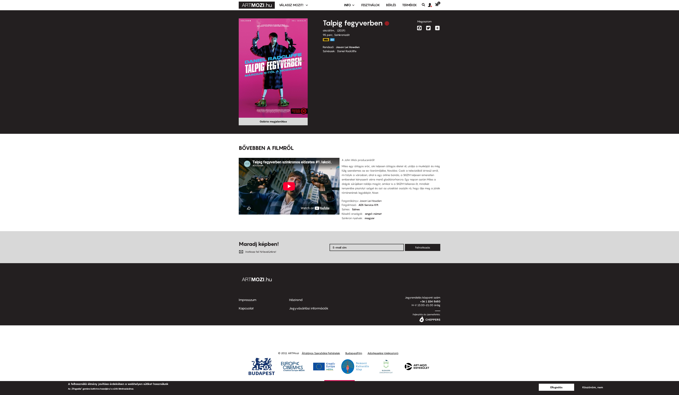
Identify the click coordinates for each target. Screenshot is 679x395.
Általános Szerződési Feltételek (321, 353)
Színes (356, 209)
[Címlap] (257, 5)
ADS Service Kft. (368, 204)
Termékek (409, 5)
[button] (431, 5)
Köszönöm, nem (592, 387)
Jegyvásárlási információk (308, 308)
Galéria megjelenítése (273, 121)
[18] (387, 24)
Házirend (296, 300)
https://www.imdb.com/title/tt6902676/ (326, 39)
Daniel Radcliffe (346, 51)
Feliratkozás (422, 247)
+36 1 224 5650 (430, 301)
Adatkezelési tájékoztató (382, 353)
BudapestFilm (353, 353)
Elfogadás (556, 387)
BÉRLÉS (391, 5)
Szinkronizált (342, 34)
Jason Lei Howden (348, 47)
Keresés (425, 5)
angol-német (373, 213)
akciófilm (328, 30)
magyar (370, 218)
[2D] (333, 39)
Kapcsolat (246, 308)
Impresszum (247, 300)
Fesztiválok (370, 5)
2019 (341, 30)
